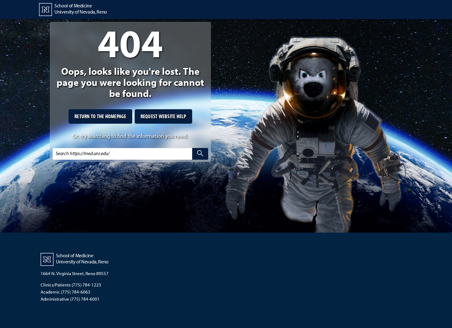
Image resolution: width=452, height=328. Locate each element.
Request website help (163, 116)
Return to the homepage (100, 116)
